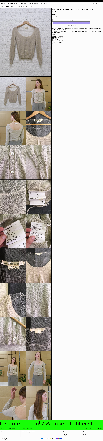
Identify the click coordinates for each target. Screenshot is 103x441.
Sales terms (65, 434)
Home (2, 6)
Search (64, 435)
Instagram (85, 431)
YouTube (85, 433)
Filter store (3, 3)
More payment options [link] (71, 25)
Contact (64, 433)
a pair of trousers (98, 31)
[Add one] (56, 16)
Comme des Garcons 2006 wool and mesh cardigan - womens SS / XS (18, 6)
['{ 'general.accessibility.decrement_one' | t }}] (53, 16)
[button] (96, 3)
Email (84, 434)
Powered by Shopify (4, 439)
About (64, 431)
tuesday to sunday (27, 431)
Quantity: (54, 14)
